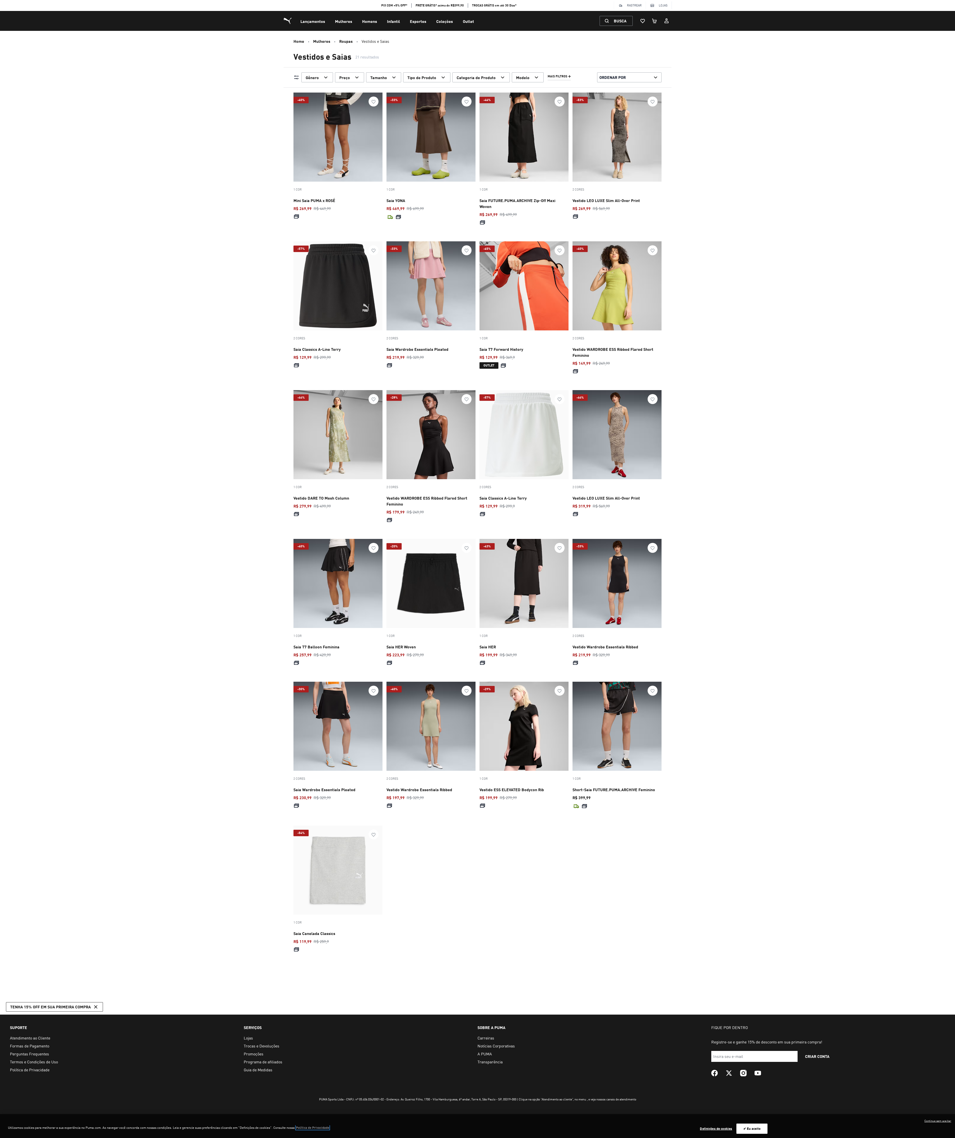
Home (298, 41)
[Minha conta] (666, 21)
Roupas (346, 41)
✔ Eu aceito (752, 1129)
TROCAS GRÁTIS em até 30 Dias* (494, 5)
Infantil (393, 21)
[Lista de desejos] (643, 21)
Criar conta (817, 1056)
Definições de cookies (716, 1129)
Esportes (418, 21)
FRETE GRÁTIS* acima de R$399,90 (440, 5)
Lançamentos (312, 21)
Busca (620, 20)
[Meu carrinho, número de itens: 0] (655, 21)
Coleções (444, 21)
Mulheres (343, 21)
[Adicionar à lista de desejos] (374, 101)
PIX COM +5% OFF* (394, 5)
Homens (369, 21)
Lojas (663, 5)
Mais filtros (557, 76)
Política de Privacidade (312, 1128)
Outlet (468, 21)
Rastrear (634, 5)
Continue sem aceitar (937, 1121)
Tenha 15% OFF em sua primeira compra (50, 1006)
